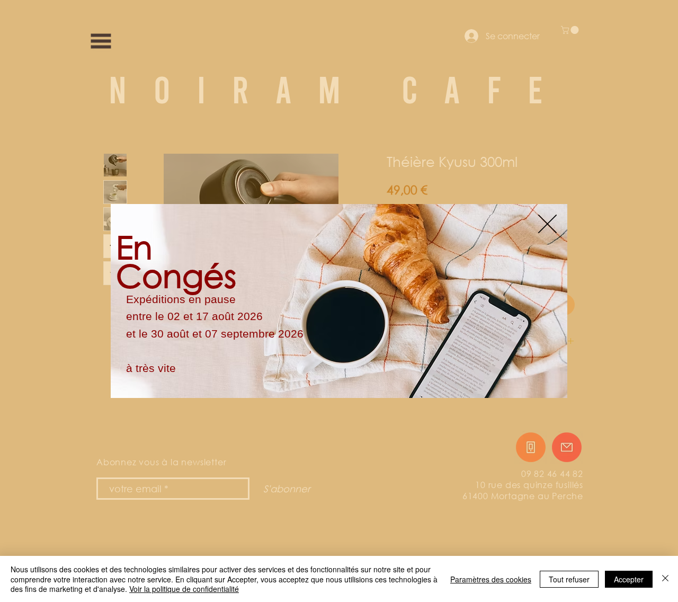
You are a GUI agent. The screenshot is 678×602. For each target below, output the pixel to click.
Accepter (629, 579)
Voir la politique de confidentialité (184, 588)
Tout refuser (569, 579)
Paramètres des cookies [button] (490, 579)
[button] (547, 224)
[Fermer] (665, 579)
